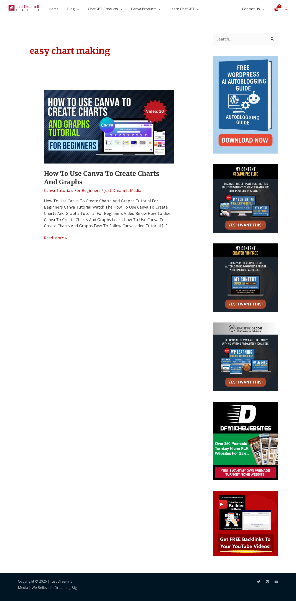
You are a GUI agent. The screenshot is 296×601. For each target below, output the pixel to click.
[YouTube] (276, 581)
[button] (286, 9)
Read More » (55, 237)
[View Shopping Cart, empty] (276, 8)
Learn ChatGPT (182, 8)
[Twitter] (258, 581)
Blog (71, 8)
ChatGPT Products (103, 8)
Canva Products (143, 8)
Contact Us (251, 8)
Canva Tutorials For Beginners (72, 190)
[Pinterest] (267, 581)
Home (54, 8)
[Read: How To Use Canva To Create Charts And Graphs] (109, 126)
